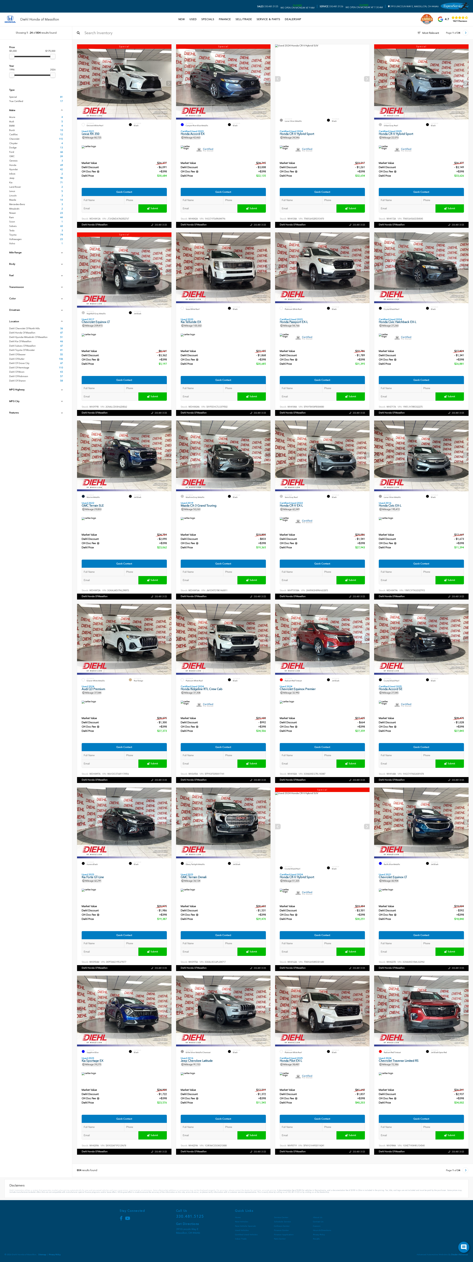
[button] (169, 83)
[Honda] (10, 19)
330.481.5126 (331, 6)
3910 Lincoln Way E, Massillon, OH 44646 (414, 6)
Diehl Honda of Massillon (95, 224)
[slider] (11, 56)
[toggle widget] (463, 1247)
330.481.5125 (267, 6)
